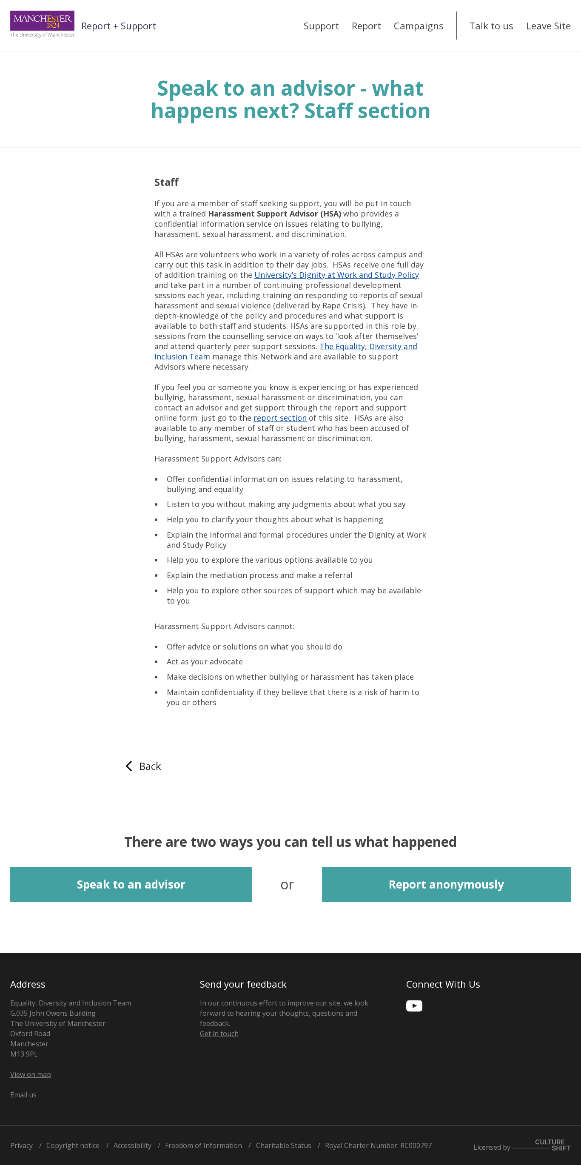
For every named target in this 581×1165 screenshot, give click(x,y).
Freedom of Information (203, 1145)
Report (366, 25)
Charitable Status (283, 1145)
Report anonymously (446, 884)
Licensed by (492, 1146)
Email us (23, 1094)
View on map (30, 1074)
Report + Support (118, 25)
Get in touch (219, 1033)
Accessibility (132, 1145)
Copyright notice (73, 1145)
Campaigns (419, 25)
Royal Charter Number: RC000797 (378, 1145)
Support (321, 25)
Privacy (21, 1145)
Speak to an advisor (131, 884)
